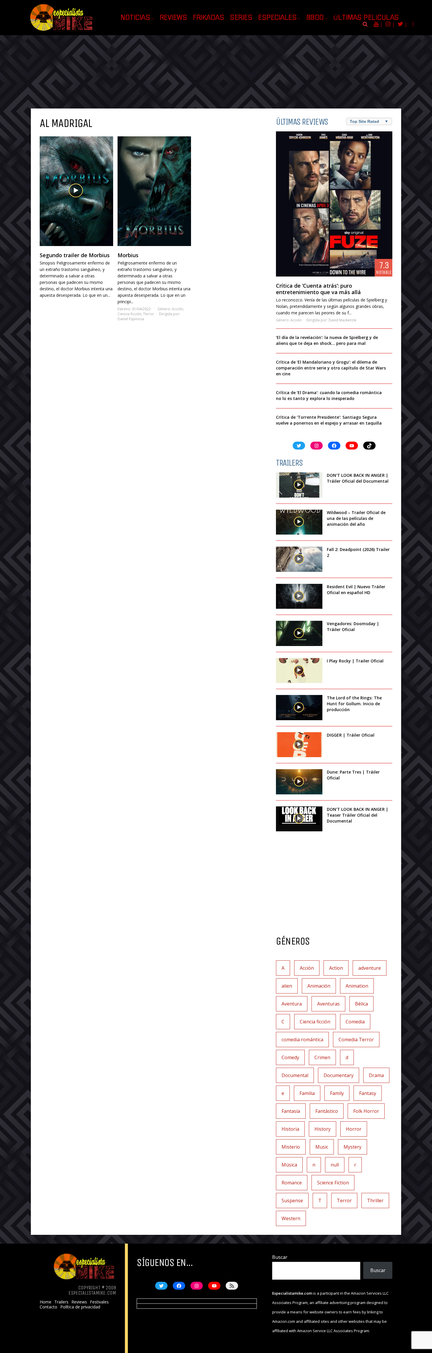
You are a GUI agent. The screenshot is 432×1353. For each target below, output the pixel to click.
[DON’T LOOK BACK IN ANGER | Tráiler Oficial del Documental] (299, 485)
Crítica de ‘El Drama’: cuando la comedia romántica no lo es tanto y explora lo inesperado (329, 395)
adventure (369, 968)
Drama (376, 1075)
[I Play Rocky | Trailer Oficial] (299, 670)
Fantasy (367, 1093)
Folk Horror (366, 1111)
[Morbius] (154, 191)
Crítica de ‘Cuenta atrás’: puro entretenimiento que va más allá (318, 289)
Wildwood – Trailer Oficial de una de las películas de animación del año (356, 518)
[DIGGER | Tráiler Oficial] (299, 744)
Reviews (173, 17)
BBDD (315, 17)
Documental (295, 1075)
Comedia (355, 1021)
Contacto (48, 1307)
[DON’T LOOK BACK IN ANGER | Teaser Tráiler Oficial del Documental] (299, 819)
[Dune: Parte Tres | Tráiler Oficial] (299, 781)
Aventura (292, 1004)
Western (291, 1218)
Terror (148, 313)
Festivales (99, 1302)
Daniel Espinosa (131, 318)
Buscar (279, 1257)
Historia (290, 1129)
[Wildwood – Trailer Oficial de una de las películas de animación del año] (299, 522)
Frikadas (208, 17)
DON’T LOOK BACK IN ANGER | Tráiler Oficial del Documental (358, 478)
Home (45, 1302)
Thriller (375, 1200)
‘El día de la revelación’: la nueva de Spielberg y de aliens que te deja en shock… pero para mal (327, 340)
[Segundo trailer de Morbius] (76, 191)
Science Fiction (333, 1182)
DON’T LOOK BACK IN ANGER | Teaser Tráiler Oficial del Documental (357, 815)
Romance (292, 1182)
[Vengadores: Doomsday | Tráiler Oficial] (299, 633)
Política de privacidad (80, 1307)
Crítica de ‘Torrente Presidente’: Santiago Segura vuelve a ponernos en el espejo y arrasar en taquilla (329, 420)
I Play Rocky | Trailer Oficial (355, 661)
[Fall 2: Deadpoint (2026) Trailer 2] (299, 559)
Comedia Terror (356, 1039)
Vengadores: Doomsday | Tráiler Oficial (353, 626)
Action (336, 968)
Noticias (135, 17)
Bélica (361, 1004)
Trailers (61, 1302)
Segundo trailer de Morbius (75, 255)
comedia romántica (302, 1039)
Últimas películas (366, 17)
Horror (353, 1129)
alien (287, 986)
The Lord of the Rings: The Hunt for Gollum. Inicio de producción (354, 703)
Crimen (322, 1057)
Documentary (339, 1075)
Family (337, 1093)
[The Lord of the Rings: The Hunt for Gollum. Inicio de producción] (299, 707)
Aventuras (328, 1004)
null (335, 1165)
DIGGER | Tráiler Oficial (350, 735)
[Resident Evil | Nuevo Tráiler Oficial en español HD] (299, 596)
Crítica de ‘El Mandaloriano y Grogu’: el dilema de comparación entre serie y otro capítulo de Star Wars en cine (331, 368)
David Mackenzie (342, 320)
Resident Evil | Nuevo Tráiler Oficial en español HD (356, 589)
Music (321, 1147)
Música (289, 1165)
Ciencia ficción (129, 313)
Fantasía (291, 1111)
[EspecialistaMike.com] (62, 30)
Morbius (128, 255)
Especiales (277, 17)
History (322, 1129)
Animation (357, 986)
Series (241, 17)
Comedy (290, 1057)
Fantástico (326, 1111)
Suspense (292, 1200)
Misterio (291, 1147)
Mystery (352, 1147)
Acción (177, 308)
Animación (318, 986)
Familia (307, 1093)
